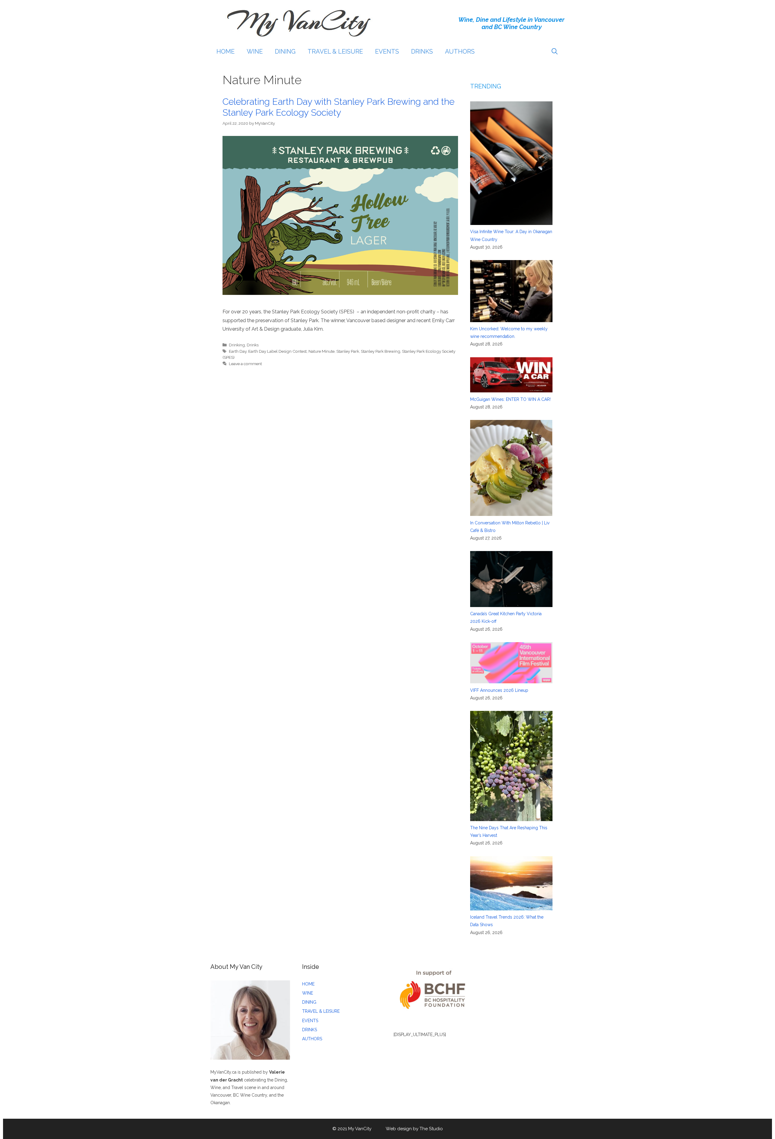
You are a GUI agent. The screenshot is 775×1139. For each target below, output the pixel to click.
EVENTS (387, 51)
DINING (285, 51)
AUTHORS (460, 51)
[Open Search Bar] (555, 51)
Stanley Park (347, 351)
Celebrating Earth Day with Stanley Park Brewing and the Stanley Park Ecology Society (338, 107)
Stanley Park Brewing (380, 351)
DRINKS (422, 51)
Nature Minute (321, 351)
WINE (255, 51)
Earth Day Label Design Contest (277, 351)
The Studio (431, 1128)
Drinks (253, 344)
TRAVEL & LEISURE (335, 51)
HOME (225, 51)
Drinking (237, 344)
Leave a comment (245, 363)
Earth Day (237, 351)
